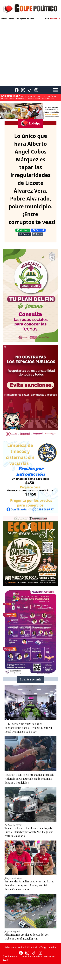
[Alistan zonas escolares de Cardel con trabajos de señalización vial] (30, 911)
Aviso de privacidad (15, 947)
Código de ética (47, 947)
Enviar (39, 234)
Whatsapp (24, 230)
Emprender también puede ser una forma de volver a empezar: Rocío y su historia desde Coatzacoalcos (30, 97)
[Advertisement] (30, 52)
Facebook (40, 230)
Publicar (26, 234)
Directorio (32, 947)
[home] (30, 8)
